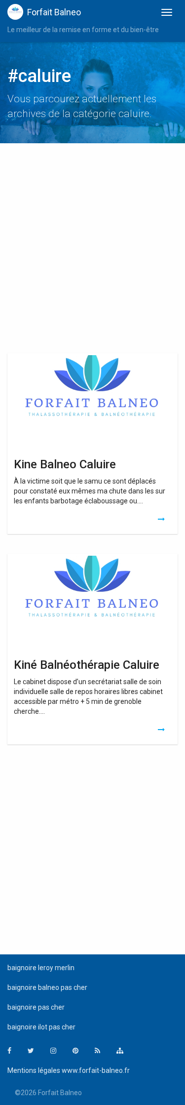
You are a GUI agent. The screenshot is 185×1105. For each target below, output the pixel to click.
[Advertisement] (92, 250)
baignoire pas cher (36, 1007)
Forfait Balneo (54, 12)
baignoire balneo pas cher (47, 987)
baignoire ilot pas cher (41, 1027)
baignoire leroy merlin (40, 968)
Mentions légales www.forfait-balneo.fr (68, 1070)
